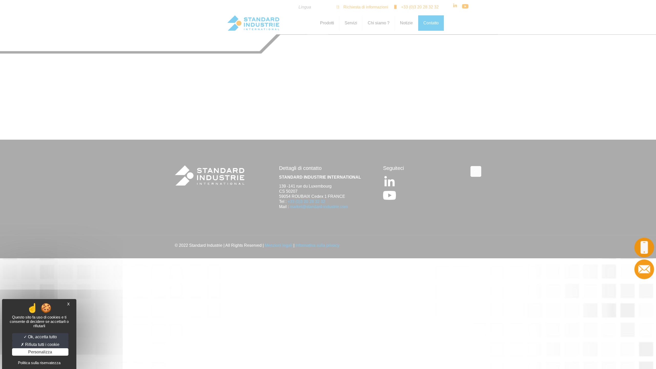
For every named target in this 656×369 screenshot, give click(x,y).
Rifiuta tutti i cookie (41, 344)
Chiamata (644, 247)
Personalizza (40, 352)
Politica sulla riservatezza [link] (39, 363)
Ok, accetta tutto (42, 337)
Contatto (644, 269)
